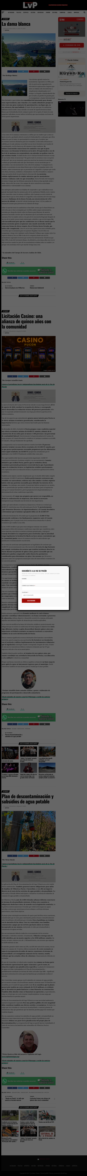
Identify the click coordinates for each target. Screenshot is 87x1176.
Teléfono (25, 592)
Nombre (24, 578)
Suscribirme (31, 601)
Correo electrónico (28, 585)
